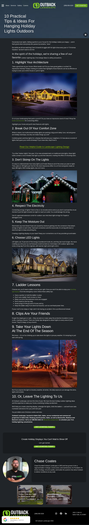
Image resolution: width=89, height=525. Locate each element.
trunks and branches (18, 120)
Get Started (81, 5)
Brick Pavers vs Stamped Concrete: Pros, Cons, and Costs (57, 496)
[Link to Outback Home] (44, 5)
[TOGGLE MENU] (2, 5)
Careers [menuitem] (25, 5)
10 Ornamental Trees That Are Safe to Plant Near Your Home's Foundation (27, 495)
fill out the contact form (51, 420)
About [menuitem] (7, 5)
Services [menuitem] (13, 5)
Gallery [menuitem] (19, 5)
